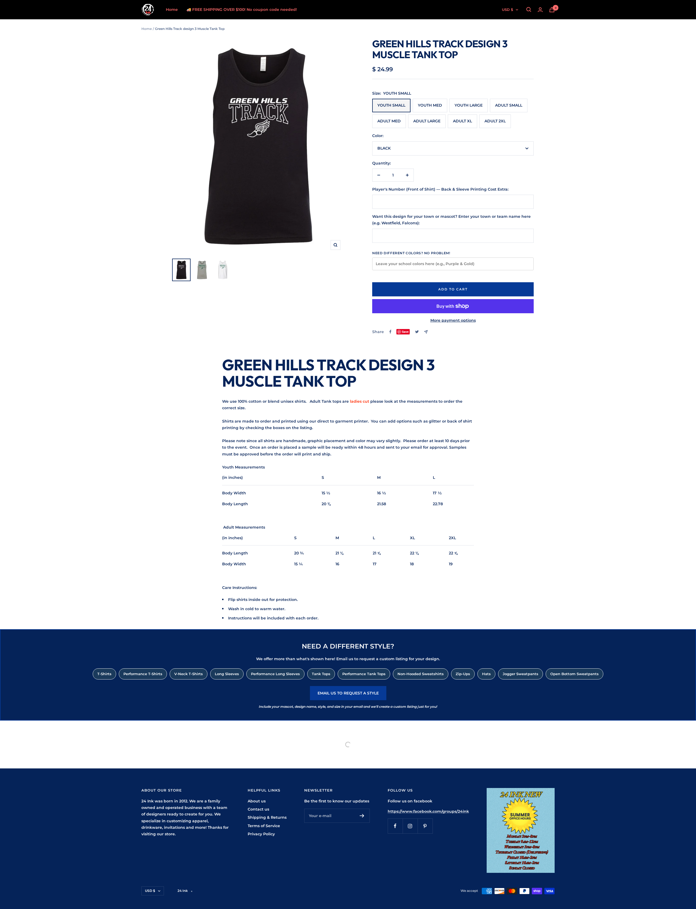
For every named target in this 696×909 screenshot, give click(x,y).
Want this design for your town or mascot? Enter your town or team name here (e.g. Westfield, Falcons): (451, 219)
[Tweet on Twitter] (417, 332)
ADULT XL (462, 121)
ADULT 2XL (495, 121)
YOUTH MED (430, 105)
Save (405, 332)
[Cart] (552, 9)
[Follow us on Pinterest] (425, 825)
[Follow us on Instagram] (410, 825)
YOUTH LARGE (469, 105)
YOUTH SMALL (391, 105)
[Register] (362, 816)
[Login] (540, 9)
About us (257, 801)
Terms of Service (264, 825)
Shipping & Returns (267, 817)
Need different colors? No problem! (411, 253)
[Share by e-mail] (426, 332)
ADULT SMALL (508, 105)
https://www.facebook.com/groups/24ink (428, 811)
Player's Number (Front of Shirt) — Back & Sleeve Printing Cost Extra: (440, 189)
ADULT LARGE (426, 121)
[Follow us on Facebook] (395, 825)
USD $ (507, 9)
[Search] (528, 9)
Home (172, 9)
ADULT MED (389, 121)
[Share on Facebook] (390, 332)
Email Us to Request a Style (348, 693)
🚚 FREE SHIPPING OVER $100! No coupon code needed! (242, 9)
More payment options (453, 320)
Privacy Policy (261, 834)
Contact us (258, 809)
